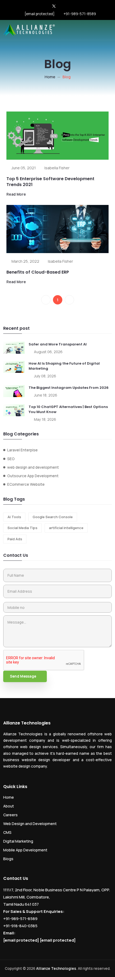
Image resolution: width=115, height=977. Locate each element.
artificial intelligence (66, 527)
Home (50, 76)
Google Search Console (53, 516)
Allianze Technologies (56, 968)
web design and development (33, 467)
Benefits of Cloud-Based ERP (37, 272)
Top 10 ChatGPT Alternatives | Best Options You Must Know (68, 409)
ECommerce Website (26, 484)
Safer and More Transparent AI (58, 344)
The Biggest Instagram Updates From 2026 (69, 387)
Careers (10, 814)
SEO (11, 458)
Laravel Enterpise (22, 450)
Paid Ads (14, 539)
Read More (16, 194)
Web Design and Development (30, 823)
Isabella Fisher (57, 167)
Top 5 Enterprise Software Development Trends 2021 (50, 182)
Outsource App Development (33, 475)
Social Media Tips (22, 527)
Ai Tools (14, 516)
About (8, 806)
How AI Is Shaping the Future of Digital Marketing (64, 366)
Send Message (23, 676)
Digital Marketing (18, 841)
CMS (7, 832)
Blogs (8, 858)
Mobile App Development (25, 849)
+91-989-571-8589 (79, 13)
